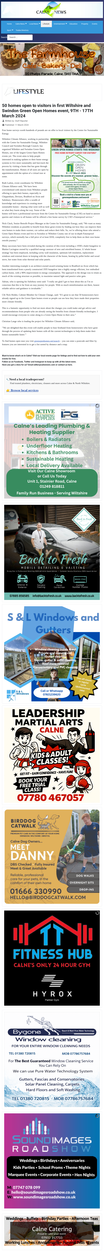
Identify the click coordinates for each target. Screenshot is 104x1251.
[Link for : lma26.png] (52, 755)
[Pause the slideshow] (92, 450)
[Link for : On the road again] (52, 552)
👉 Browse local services (22, 390)
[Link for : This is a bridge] (52, 653)
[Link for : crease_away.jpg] (52, 958)
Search (4, 37)
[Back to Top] (99, 1246)
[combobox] (20, 37)
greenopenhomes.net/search (47, 341)
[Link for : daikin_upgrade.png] (52, 451)
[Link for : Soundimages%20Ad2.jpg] (52, 1160)
